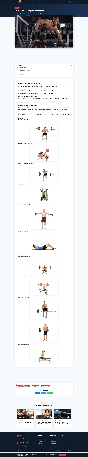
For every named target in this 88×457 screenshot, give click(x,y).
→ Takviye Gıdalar (53, 443)
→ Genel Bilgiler (41, 443)
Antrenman (17, 7)
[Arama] (70, 2)
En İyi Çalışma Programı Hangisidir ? (23, 67)
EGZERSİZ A (21, 73)
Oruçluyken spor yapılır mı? (25, 422)
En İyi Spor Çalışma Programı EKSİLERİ (24, 70)
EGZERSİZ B (21, 74)
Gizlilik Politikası (58, 450)
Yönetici (69, 450)
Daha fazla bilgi (26, 455)
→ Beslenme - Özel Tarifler (42, 441)
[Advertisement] (44, 56)
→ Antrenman (40, 439)
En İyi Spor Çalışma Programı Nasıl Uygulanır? (26, 71)
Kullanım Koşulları (64, 450)
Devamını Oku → (21, 426)
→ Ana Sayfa (40, 438)
